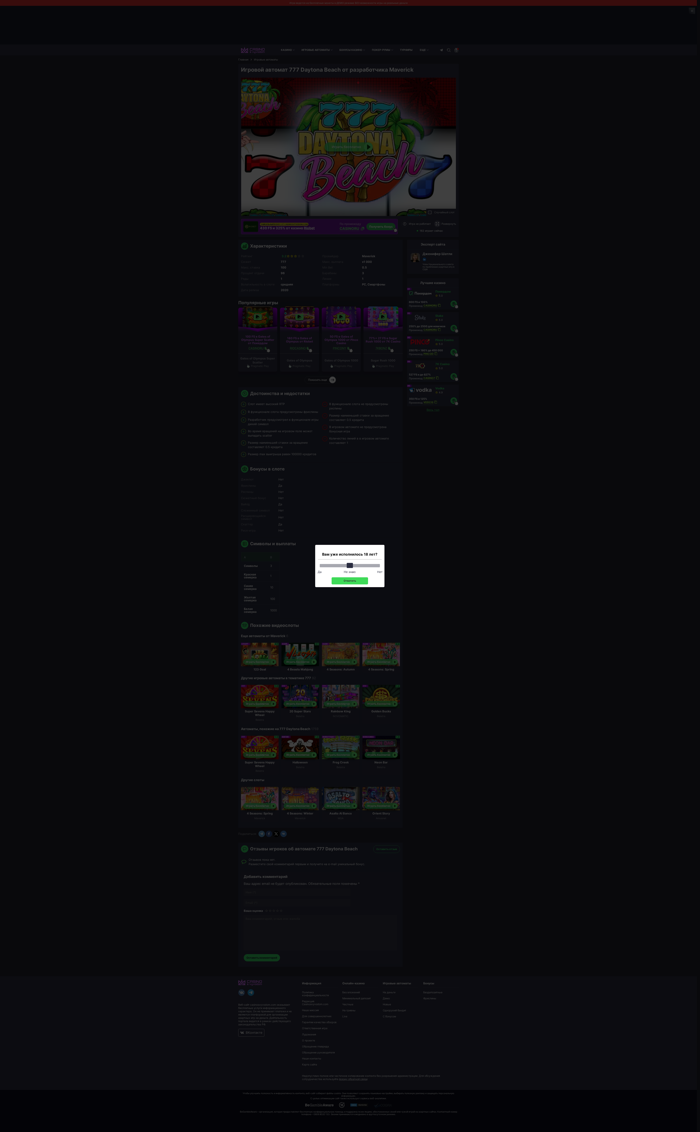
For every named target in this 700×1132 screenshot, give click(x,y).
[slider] (350, 565)
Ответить (350, 580)
